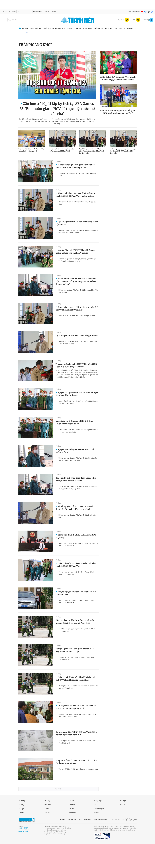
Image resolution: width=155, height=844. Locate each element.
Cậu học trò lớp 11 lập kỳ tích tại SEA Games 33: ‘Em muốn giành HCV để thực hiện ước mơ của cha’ (57, 109)
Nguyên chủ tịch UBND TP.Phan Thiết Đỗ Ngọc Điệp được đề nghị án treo (78, 342)
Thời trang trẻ (130, 28)
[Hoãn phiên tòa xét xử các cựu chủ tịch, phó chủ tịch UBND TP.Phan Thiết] (35, 570)
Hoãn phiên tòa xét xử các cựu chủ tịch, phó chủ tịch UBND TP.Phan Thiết (78, 544)
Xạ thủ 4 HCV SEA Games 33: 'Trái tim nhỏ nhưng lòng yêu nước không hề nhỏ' (118, 78)
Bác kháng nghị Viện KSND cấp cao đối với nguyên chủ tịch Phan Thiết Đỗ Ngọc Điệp (91, 151)
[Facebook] (145, 11)
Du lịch (78, 28)
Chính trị (25, 28)
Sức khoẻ (47, 805)
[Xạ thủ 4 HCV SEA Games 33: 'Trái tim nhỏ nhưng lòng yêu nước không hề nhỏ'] (118, 62)
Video (115, 28)
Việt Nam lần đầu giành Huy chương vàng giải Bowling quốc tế (31, 150)
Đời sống (51, 28)
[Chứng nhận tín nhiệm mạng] (102, 836)
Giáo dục (71, 28)
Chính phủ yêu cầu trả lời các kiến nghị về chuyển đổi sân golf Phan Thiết (78, 687)
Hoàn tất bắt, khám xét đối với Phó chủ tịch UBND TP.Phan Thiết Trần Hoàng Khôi (75, 678)
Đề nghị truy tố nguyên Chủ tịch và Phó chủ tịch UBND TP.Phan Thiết (76, 573)
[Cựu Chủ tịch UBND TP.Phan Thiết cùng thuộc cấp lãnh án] (35, 228)
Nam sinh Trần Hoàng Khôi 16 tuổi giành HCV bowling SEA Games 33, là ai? (118, 111)
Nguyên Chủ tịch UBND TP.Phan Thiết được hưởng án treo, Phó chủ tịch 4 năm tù (78, 231)
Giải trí (90, 28)
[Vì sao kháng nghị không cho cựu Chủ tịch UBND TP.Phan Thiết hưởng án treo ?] (35, 171)
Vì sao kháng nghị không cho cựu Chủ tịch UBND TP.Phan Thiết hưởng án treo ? (75, 166)
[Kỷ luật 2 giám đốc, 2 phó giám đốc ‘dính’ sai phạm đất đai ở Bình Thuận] (35, 655)
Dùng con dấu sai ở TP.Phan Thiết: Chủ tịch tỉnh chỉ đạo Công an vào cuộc (76, 761)
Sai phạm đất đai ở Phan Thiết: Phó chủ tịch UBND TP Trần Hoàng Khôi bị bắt (76, 707)
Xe (111, 28)
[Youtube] (142, 11)
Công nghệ (105, 28)
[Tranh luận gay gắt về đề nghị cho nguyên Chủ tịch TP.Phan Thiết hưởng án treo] (35, 313)
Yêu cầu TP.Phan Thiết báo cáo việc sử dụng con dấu (78, 769)
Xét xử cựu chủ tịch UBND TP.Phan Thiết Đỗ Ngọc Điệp (76, 536)
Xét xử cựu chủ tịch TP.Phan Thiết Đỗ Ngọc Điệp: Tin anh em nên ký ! (78, 291)
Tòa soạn (87, 819)
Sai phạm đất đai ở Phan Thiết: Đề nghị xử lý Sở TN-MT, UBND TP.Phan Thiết (78, 715)
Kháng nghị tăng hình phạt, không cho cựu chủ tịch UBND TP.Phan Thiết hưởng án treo (75, 194)
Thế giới (38, 28)
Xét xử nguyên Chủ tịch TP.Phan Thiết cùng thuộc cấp (77, 516)
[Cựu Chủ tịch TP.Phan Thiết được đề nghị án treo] (35, 342)
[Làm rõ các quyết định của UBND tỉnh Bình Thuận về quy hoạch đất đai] (35, 427)
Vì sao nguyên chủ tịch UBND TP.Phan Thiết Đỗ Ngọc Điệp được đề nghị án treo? (76, 365)
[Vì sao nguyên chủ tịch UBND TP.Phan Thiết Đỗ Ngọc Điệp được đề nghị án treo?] (35, 370)
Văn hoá (72, 805)
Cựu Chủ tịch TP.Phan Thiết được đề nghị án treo (77, 316)
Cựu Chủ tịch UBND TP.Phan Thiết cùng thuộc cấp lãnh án (77, 203)
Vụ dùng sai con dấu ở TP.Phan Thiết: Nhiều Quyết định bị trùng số (77, 742)
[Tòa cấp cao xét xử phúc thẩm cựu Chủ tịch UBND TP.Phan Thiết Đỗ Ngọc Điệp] (123, 138)
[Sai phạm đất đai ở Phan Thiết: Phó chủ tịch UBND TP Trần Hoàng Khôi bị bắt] (35, 712)
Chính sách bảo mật (100, 819)
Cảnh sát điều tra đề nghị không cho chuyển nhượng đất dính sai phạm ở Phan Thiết (75, 621)
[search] (21, 20)
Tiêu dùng (121, 28)
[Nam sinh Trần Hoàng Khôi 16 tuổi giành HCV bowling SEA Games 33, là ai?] (118, 95)
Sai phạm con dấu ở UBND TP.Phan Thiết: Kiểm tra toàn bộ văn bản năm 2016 (76, 733)
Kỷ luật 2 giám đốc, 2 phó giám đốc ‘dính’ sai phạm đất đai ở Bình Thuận (75, 650)
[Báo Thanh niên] (26, 819)
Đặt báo (63, 819)
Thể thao (97, 28)
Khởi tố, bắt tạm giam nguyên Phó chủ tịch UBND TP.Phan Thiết (77, 630)
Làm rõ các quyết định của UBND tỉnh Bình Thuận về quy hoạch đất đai (74, 422)
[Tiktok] (149, 11)
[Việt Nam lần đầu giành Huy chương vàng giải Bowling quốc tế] (31, 138)
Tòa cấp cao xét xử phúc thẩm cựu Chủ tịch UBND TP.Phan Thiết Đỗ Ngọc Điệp (123, 151)
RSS (80, 819)
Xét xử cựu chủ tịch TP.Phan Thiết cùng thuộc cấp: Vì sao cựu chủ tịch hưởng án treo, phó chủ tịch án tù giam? (76, 281)
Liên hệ (53, 12)
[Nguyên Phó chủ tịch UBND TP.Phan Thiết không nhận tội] (35, 456)
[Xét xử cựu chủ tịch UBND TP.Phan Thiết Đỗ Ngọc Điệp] (35, 541)
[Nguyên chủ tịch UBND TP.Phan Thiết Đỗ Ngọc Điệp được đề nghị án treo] (35, 399)
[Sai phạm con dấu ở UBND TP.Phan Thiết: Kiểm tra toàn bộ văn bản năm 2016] (35, 740)
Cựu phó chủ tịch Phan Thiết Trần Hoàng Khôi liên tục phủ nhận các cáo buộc (78, 402)
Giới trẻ (64, 28)
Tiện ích (46, 12)
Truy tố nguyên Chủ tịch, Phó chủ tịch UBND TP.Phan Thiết (76, 593)
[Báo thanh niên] (77, 19)
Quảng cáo (72, 819)
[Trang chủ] (20, 28)
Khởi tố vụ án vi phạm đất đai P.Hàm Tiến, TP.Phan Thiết (77, 174)
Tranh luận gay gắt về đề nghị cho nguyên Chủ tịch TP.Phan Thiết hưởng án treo (77, 260)
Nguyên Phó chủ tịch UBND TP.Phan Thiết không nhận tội (75, 450)
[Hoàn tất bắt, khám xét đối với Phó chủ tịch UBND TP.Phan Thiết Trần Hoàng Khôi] (35, 683)
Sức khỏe (58, 28)
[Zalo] (152, 11)
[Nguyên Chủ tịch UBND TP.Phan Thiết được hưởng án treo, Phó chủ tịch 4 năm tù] (35, 256)
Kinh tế (44, 28)
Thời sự (31, 28)
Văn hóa (84, 28)
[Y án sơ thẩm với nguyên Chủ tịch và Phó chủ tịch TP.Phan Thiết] (62, 138)
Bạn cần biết (37, 12)
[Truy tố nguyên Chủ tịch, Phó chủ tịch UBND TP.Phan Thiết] (35, 598)
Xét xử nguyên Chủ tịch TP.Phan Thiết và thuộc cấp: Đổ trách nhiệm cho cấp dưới (78, 459)
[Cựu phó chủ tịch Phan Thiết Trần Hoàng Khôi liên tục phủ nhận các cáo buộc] (35, 484)
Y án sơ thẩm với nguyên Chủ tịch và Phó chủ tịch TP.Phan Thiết (62, 150)
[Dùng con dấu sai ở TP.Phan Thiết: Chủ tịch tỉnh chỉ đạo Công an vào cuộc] (35, 769)
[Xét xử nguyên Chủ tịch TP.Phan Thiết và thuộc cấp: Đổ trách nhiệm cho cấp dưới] (35, 513)
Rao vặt (122, 805)
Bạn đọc (123, 801)
